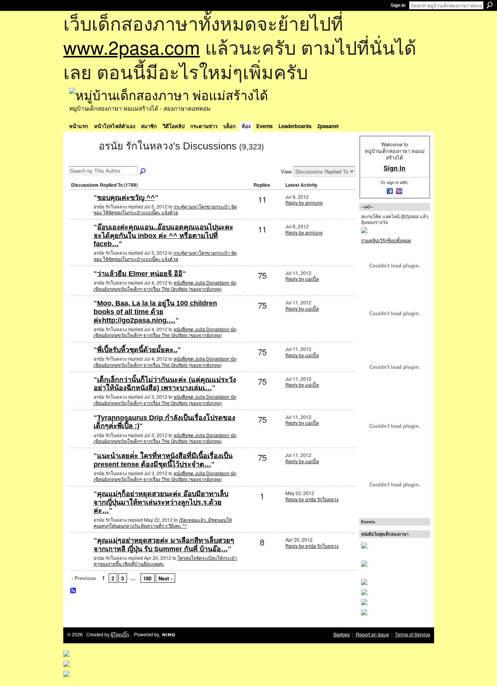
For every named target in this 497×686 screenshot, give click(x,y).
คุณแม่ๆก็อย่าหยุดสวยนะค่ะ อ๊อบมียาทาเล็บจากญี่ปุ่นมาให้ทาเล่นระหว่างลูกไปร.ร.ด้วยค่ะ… (161, 502)
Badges (342, 634)
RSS (73, 590)
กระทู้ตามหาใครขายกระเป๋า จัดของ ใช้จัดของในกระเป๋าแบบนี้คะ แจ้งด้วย (165, 209)
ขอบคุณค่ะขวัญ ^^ (126, 197)
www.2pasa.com (131, 46)
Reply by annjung (304, 202)
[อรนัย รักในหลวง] (81, 160)
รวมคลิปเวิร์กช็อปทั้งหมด (386, 240)
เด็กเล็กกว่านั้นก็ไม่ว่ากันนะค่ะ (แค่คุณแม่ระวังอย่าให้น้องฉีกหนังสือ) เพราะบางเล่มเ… (165, 384)
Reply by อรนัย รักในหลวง (312, 499)
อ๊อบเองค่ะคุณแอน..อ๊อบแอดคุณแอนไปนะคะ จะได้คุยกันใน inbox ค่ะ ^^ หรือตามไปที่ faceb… (163, 235)
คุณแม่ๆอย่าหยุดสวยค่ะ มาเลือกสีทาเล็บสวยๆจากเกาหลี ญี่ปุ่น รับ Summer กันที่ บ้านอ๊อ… (164, 545)
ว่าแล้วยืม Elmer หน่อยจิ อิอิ (139, 274)
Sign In (398, 5)
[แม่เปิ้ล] (80, 286)
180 (147, 578)
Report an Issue (372, 634)
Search (490, 5)
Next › (165, 578)
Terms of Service (412, 634)
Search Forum (143, 171)
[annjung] (80, 210)
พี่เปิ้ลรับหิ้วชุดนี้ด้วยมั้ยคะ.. (137, 350)
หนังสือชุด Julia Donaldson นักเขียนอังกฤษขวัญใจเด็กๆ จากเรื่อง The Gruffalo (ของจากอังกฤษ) (165, 285)
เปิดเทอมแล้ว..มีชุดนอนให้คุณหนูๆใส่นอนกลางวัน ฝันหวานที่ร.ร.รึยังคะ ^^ (163, 522)
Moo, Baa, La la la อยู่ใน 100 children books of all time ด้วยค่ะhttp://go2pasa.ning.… (155, 311)
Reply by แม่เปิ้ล (302, 278)
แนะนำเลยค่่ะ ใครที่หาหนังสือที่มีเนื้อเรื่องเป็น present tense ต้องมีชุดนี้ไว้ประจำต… (163, 460)
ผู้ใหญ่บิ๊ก (120, 634)
